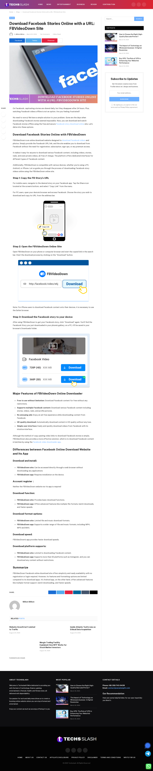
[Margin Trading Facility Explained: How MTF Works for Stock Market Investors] (53, 632)
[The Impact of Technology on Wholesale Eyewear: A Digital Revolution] (111, 48)
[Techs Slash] (16, 4)
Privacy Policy (125, 107)
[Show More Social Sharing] (60, 40)
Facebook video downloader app (47, 442)
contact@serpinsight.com (119, 688)
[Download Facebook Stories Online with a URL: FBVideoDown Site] (53, 74)
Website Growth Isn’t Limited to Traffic (22, 628)
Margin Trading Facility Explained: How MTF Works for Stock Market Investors (53, 645)
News (48, 4)
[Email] (3, 137)
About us (29, 757)
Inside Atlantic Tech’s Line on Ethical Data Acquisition (83, 628)
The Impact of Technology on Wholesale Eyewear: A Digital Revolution (130, 48)
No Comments (45, 34)
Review (94, 4)
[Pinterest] (3, 131)
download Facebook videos (73, 140)
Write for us (129, 757)
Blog (12, 18)
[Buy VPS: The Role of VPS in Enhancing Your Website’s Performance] (111, 61)
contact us (41, 757)
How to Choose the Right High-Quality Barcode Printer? (131, 35)
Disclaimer (93, 757)
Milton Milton (20, 34)
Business (81, 4)
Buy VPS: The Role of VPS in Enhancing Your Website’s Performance (130, 61)
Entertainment (64, 4)
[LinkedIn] (3, 125)
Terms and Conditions (110, 757)
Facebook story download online (70, 124)
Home (40, 4)
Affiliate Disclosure (59, 757)
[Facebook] (3, 114)
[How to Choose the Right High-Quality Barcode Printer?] (111, 37)
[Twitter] (3, 120)
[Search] (149, 4)
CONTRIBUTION (109, 4)
